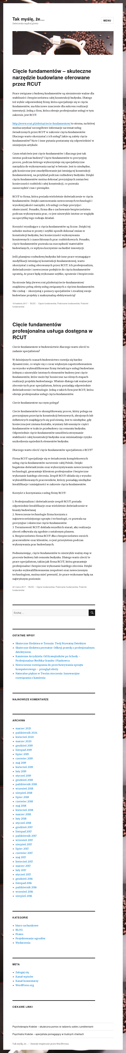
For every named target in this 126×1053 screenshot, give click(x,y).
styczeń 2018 (23, 822)
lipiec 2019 (22, 754)
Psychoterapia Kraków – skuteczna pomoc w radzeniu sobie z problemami (52, 1026)
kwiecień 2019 (24, 767)
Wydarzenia (23, 942)
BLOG (32, 303)
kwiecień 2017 (24, 861)
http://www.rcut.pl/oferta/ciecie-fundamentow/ (41, 123)
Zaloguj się (22, 972)
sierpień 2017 (24, 844)
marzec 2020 (24, 741)
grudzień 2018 (24, 779)
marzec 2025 (23, 728)
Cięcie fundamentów (47, 303)
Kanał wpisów (24, 976)
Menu (107, 20)
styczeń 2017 (23, 874)
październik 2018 (26, 784)
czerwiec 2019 (24, 758)
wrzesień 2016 (24, 891)
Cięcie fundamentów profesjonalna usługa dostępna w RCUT (52, 331)
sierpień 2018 (24, 792)
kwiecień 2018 (24, 810)
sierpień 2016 (24, 895)
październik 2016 (26, 887)
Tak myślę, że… (28, 19)
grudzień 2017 (24, 827)
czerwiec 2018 (24, 801)
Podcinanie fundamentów (68, 303)
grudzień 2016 (24, 878)
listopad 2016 (24, 883)
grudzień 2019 (24, 745)
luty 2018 (21, 818)
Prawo (19, 934)
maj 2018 (21, 805)
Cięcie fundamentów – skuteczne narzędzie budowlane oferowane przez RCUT (51, 77)
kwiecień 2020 (25, 737)
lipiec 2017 (22, 848)
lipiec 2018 (22, 797)
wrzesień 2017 (24, 840)
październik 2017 (26, 835)
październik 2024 (26, 732)
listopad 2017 (24, 831)
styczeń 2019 (23, 775)
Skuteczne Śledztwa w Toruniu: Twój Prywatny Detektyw (51, 643)
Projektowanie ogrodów (30, 938)
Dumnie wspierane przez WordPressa (49, 1044)
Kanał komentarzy (27, 980)
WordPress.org (25, 985)
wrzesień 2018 (24, 788)
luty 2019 (21, 771)
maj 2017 (21, 857)
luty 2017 (21, 870)
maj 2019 (21, 762)
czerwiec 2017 (24, 852)
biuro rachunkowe (27, 925)
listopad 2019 (24, 749)
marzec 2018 (23, 814)
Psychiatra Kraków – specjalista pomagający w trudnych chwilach (48, 1034)
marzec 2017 (23, 865)
